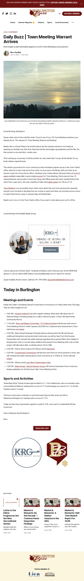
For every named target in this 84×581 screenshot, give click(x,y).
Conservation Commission (25, 353)
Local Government (61, 22)
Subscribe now (42, 428)
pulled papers (52, 182)
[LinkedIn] (15, 13)
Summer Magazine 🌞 (26, 22)
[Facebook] (3, 13)
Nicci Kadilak (15, 52)
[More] (72, 22)
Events (12, 22)
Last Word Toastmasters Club (38, 362)
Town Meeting (9, 188)
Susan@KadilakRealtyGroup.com (60, 280)
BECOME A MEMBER (72, 14)
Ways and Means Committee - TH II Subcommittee (36, 323)
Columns (41, 22)
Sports (49, 22)
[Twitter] (6, 13)
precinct (39, 176)
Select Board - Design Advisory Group (30, 366)
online (21, 329)
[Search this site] (60, 13)
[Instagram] (11, 13)
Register (50, 349)
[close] (81, 4)
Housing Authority (22, 314)
